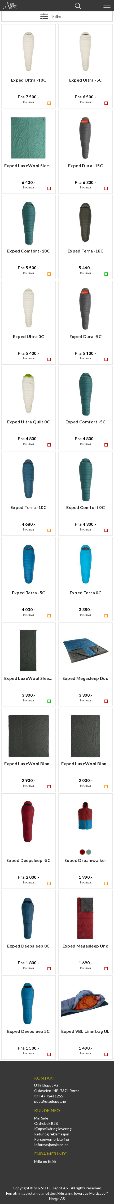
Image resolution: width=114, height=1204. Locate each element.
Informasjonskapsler (51, 1144)
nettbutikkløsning (58, 1193)
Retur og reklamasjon (51, 1134)
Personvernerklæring (51, 1139)
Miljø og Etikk (45, 1161)
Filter (57, 16)
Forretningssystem (22, 1193)
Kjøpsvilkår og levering (53, 1128)
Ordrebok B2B (46, 1123)
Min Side (41, 1118)
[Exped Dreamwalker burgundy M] (85, 822)
